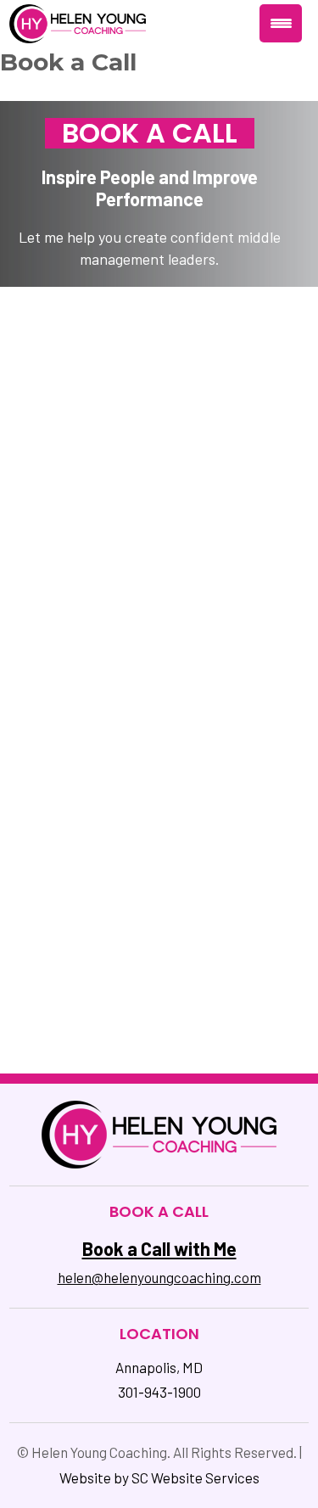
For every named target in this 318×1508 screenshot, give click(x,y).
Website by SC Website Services (159, 1477)
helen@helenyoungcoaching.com (159, 1277)
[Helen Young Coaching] (77, 22)
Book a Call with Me (159, 1248)
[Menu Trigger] (280, 23)
